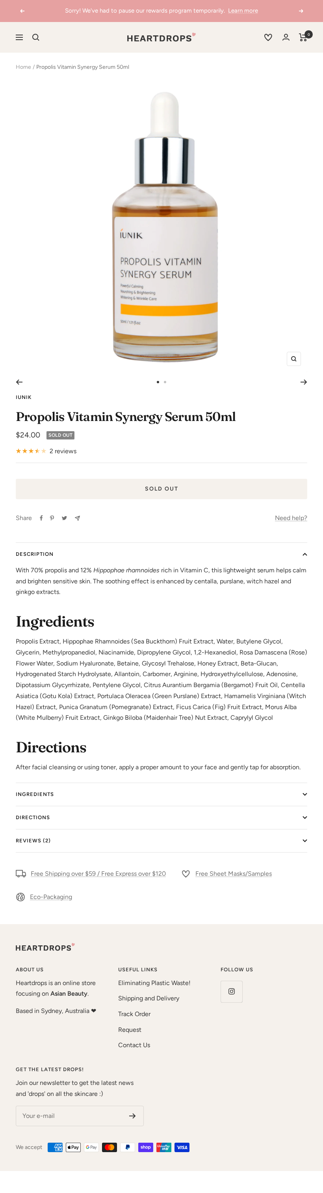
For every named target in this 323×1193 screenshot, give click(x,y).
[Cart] (303, 37)
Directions (33, 817)
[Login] (286, 37)
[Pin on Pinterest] (52, 518)
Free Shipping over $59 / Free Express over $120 (98, 873)
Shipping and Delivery (148, 998)
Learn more (243, 10)
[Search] (35, 37)
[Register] (132, 1116)
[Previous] (19, 382)
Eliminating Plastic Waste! (154, 983)
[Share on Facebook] (41, 518)
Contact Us (134, 1045)
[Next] (304, 382)
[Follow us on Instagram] (231, 991)
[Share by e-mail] (77, 518)
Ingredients (35, 794)
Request (129, 1029)
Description (35, 554)
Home (23, 67)
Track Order (134, 1014)
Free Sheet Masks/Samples (233, 873)
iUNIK (24, 397)
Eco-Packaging (51, 897)
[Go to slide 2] (165, 382)
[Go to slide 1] (158, 382)
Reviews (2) (33, 841)
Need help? (291, 518)
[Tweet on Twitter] (64, 518)
